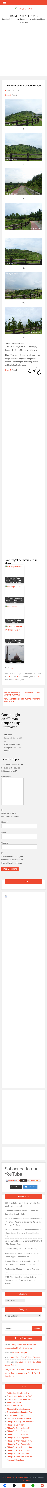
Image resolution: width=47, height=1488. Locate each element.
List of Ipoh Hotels (14, 1405)
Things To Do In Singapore (18, 1437)
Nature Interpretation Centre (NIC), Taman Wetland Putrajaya (22, 693)
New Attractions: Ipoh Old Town (20, 1412)
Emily (7, 1369)
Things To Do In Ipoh (15, 1424)
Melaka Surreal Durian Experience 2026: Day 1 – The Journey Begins (23, 1242)
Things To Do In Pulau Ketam (19, 1434)
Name (4, 822)
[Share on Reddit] (23, 1485)
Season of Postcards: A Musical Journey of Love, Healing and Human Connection (22, 1263)
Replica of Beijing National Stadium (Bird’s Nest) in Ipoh (22, 700)
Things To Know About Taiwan (19, 1456)
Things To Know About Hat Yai (19, 1440)
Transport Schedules (15, 1460)
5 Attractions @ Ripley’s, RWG (19, 1396)
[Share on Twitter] (14, 1485)
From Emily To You (24, 15)
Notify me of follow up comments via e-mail (10, 815)
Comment (6, 776)
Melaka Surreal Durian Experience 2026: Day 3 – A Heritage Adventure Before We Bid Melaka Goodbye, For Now (23, 1221)
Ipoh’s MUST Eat (14, 1402)
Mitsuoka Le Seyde (19, 1352)
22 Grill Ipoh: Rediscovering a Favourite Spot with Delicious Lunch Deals (22, 1204)
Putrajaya (20, 679)
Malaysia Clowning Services (18, 1409)
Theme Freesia (24, 1480)
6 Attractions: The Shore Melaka (20, 1399)
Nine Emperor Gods (15, 1415)
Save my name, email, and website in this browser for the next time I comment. (12, 859)
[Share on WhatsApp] (33, 1485)
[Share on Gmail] (42, 1485)
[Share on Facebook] (4, 1485)
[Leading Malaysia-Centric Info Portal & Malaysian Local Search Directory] (23, 989)
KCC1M (14, 676)
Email (4, 832)
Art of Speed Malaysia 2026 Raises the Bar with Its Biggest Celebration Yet (22, 1255)
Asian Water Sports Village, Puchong (25, 1357)
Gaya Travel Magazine (26, 673)
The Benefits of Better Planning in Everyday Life (22, 1271)
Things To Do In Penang (17, 1431)
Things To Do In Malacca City (19, 1428)
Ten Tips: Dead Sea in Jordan (19, 1418)
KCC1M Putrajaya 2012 (28, 676)
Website (4, 842)
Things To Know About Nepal (19, 1450)
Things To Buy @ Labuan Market (20, 1421)
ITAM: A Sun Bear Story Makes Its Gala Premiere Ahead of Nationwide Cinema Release (20, 1280)
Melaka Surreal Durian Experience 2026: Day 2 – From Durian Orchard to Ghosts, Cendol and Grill (23, 1232)
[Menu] (3, 2)
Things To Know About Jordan (19, 1447)
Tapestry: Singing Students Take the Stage (21, 1248)
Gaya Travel (10, 673)
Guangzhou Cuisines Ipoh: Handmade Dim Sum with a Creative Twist (22, 1212)
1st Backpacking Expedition (18, 1393)
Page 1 (8, 95)
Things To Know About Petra (18, 1453)
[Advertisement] (23, 50)
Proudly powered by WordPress (14, 1477)
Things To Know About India (18, 1444)
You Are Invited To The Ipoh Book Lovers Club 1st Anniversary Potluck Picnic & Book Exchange (22, 1372)
